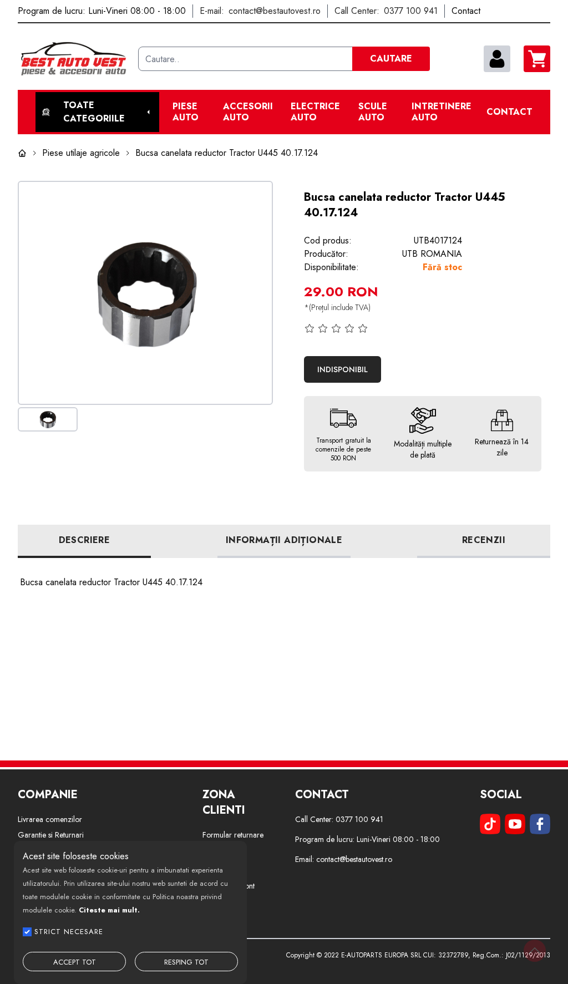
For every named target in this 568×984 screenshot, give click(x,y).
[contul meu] (497, 59)
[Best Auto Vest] (73, 59)
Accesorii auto (248, 112)
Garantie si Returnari (51, 834)
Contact (509, 112)
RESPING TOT (186, 962)
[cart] (537, 59)
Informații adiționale (284, 540)
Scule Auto (372, 112)
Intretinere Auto (441, 112)
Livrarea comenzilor (50, 819)
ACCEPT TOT (74, 962)
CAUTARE (391, 58)
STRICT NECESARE (68, 931)
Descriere (84, 540)
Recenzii (483, 540)
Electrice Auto (315, 112)
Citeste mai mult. (109, 910)
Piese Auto (186, 112)
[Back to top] (535, 951)
